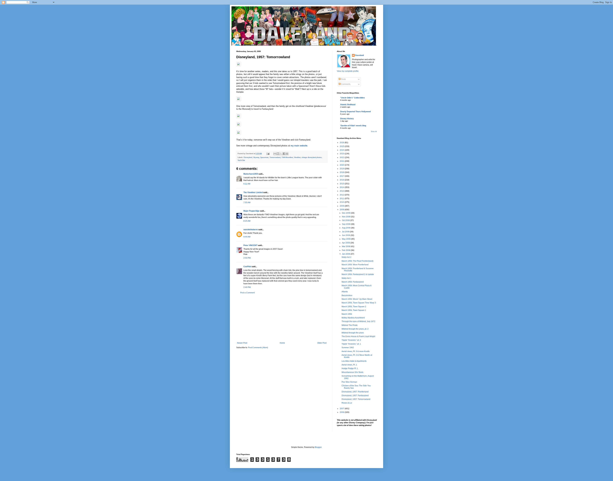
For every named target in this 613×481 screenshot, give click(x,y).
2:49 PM (247, 287)
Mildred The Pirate (350, 325)
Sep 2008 (346, 224)
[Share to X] (281, 153)
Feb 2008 (346, 250)
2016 (342, 180)
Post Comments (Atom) (258, 347)
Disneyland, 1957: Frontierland (355, 392)
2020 (342, 165)
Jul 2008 (346, 232)
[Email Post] (268, 153)
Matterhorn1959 (250, 174)
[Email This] (274, 153)
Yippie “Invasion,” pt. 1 (351, 344)
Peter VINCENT (250, 245)
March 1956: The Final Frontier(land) (357, 261)
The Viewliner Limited (253, 192)
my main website (299, 145)
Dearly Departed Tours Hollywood (355, 111)
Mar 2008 (346, 246)
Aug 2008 (346, 228)
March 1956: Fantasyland (353, 282)
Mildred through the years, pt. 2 (355, 329)
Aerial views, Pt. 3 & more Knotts (356, 351)
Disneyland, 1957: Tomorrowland (356, 399)
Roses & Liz (347, 403)
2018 (342, 172)
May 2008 (346, 239)
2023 (342, 154)
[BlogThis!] (278, 153)
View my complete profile (348, 71)
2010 (342, 202)
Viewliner (297, 157)
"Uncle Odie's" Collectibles (352, 98)
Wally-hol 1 (346, 278)
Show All (374, 131)
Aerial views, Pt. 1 (349, 365)
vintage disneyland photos (312, 157)
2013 (342, 191)
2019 (342, 169)
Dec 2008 (346, 213)
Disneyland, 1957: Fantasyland (355, 395)
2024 (342, 150)
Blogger (318, 447)
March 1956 (347, 314)
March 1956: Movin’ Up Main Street (357, 299)
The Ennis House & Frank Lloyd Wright (358, 336)
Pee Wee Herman (349, 382)
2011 (342, 198)
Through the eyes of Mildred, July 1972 (358, 321)
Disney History (347, 118)
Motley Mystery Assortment (353, 318)
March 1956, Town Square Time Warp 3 (359, 303)
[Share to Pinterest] (287, 153)
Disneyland (248, 157)
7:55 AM (246, 202)
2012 (342, 195)
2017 (342, 176)
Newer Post (242, 343)
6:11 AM (246, 184)
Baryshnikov (347, 295)
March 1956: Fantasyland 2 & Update (358, 274)
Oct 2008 (346, 220)
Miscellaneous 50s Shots (352, 372)
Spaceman (264, 157)
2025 (342, 146)
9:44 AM (246, 237)
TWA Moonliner (287, 157)
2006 (342, 412)
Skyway (256, 157)
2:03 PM (247, 258)
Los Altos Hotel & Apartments (354, 361)
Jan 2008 (346, 254)
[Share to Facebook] (284, 153)
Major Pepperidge (251, 211)
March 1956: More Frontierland (355, 265)
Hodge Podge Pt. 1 (350, 368)
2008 (342, 210)
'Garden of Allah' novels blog (353, 126)
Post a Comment (247, 293)
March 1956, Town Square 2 (354, 306)
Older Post (321, 343)
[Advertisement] (282, 318)
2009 (342, 206)
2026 (342, 142)
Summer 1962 (348, 347)
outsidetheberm (250, 229)
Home (282, 343)
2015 (342, 184)
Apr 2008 (346, 243)
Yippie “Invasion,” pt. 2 (351, 340)
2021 (342, 161)
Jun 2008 (346, 235)
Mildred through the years (353, 333)
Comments (345, 84)
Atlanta (345, 291)
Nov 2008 (346, 217)
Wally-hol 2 (346, 257)
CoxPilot (247, 266)
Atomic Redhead (347, 104)
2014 (342, 187)
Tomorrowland (274, 157)
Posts (343, 79)
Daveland (359, 55)
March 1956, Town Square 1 (354, 310)
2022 (342, 157)
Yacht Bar (241, 160)
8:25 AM (246, 221)
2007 (342, 409)
